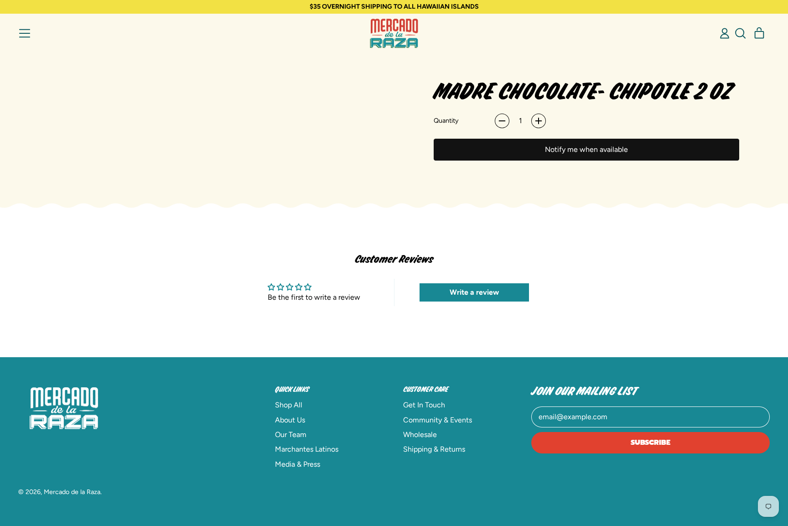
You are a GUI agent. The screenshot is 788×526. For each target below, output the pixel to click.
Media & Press (297, 464)
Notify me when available (586, 149)
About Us (290, 420)
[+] (538, 121)
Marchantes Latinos (306, 449)
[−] (502, 121)
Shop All (288, 405)
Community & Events (437, 420)
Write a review (474, 292)
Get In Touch (424, 405)
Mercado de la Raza (72, 492)
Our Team (290, 434)
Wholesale (420, 434)
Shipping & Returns (434, 449)
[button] (740, 33)
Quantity (446, 120)
